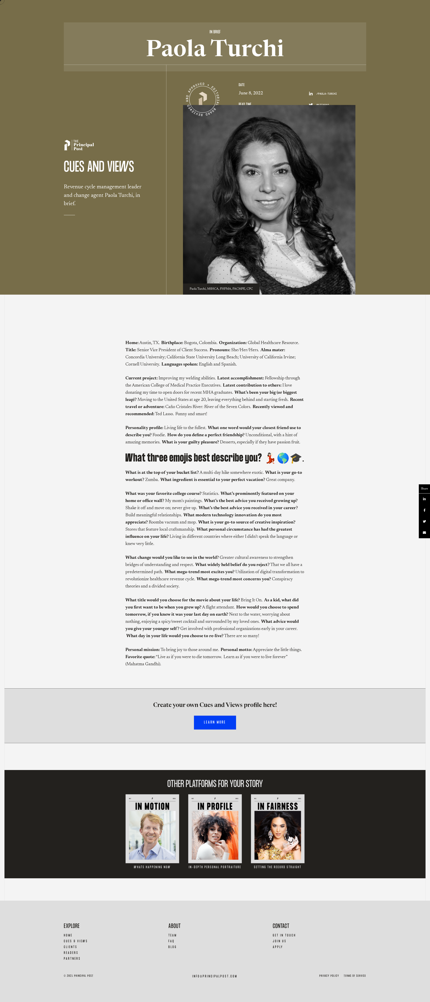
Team (172, 935)
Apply (278, 947)
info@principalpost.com (214, 976)
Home (68, 935)
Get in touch (284, 935)
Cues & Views (76, 941)
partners (72, 959)
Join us (280, 941)
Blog (172, 947)
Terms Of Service (355, 976)
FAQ (171, 941)
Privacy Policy (329, 976)
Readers (71, 953)
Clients (70, 947)
